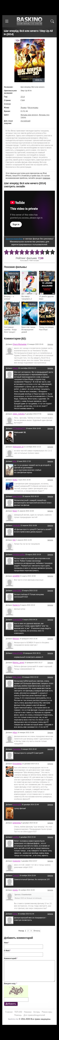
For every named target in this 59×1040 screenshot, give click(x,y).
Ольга (15, 368)
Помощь (18, 1015)
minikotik (16, 525)
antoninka (17, 823)
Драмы (23, 108)
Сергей (16, 875)
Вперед (37, 931)
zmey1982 (17, 590)
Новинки (27, 1012)
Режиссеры (47, 1012)
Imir (14, 540)
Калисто (16, 605)
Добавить (11, 1003)
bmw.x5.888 (18, 653)
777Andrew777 (19, 428)
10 (52, 252)
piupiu (15, 890)
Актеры (36, 1012)
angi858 (16, 576)
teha (14, 461)
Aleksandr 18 (18, 447)
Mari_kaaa (17, 677)
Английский (25, 121)
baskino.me (13, 1019)
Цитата (50, 344)
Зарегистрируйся (14, 238)
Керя (15, 511)
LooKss (16, 837)
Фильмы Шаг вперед (29, 115)
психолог (16, 861)
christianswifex (19, 554)
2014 (23, 97)
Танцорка (17, 749)
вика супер (17, 496)
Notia (15, 480)
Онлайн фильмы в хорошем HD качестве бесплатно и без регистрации (29, 21)
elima (15, 914)
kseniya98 (17, 804)
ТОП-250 (18, 1012)
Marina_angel (18, 663)
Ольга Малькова (19, 344)
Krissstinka (17, 764)
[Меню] (7, 21)
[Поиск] (52, 21)
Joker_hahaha (19, 414)
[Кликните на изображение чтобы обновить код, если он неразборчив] (16, 987)
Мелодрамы (33, 108)
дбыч (15, 732)
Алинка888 (17, 620)
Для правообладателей (34, 1015)
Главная (9, 1012)
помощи (46, 178)
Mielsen (16, 639)
